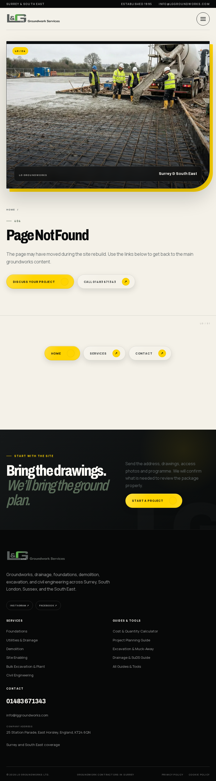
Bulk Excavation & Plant (25, 666)
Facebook (48, 605)
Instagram (19, 605)
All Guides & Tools (127, 666)
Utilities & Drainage (22, 640)
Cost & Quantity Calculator (135, 631)
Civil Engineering (19, 675)
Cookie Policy (199, 774)
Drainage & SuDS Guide (131, 657)
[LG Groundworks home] (34, 18)
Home (10, 209)
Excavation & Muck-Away (133, 648)
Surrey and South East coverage (33, 744)
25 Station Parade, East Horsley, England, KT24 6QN (48, 732)
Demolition (15, 648)
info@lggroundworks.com (184, 4)
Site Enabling (16, 657)
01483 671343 (26, 701)
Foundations (16, 631)
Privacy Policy (172, 774)
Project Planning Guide (131, 640)
